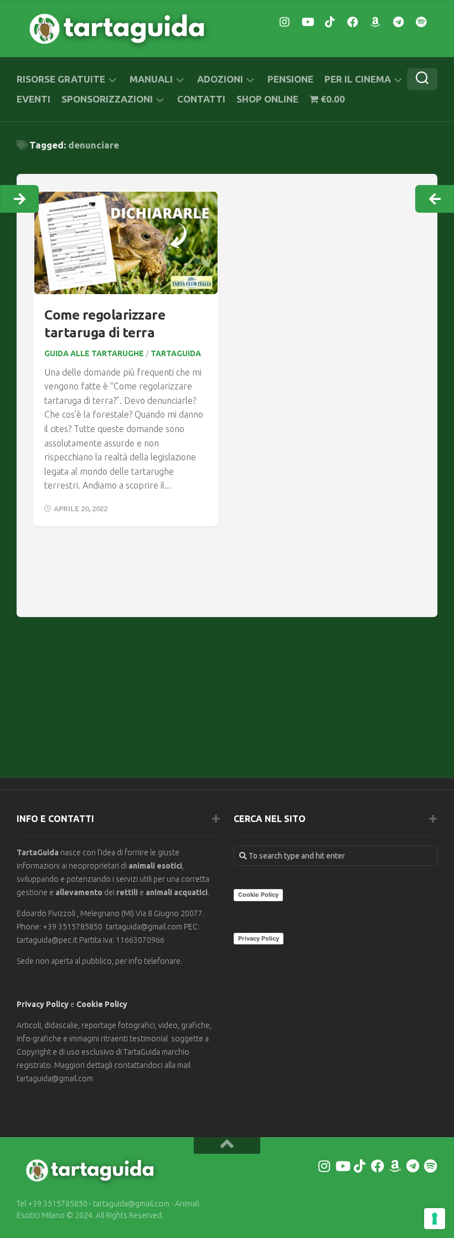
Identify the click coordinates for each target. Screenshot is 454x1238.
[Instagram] (284, 22)
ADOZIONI (220, 79)
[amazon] (375, 22)
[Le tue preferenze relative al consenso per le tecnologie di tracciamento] (434, 1218)
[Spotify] (420, 22)
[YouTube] (307, 22)
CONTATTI (201, 99)
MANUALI (151, 79)
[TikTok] (330, 22)
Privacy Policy (43, 1004)
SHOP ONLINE (267, 99)
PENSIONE (290, 79)
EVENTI (33, 99)
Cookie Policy (101, 1004)
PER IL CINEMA (357, 79)
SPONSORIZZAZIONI (107, 99)
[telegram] (398, 22)
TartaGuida (176, 353)
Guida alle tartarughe (94, 353)
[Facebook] (352, 22)
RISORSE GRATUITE (61, 79)
